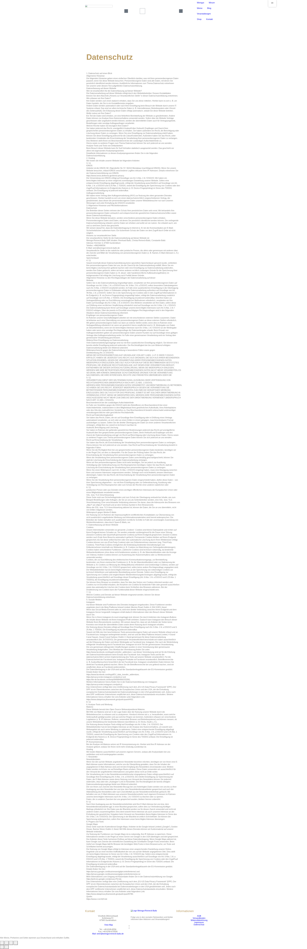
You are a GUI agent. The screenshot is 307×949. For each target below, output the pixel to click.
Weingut (200, 3)
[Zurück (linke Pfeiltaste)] (2, 947)
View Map (108, 925)
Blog (209, 8)
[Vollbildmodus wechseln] (7, 943)
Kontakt (209, 19)
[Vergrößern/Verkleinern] (2, 943)
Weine (199, 8)
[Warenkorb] (142, 11)
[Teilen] (11, 943)
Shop (199, 19)
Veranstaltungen (204, 14)
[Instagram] (131, 928)
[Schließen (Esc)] (16, 943)
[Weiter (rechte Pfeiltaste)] (7, 947)
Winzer (212, 3)
